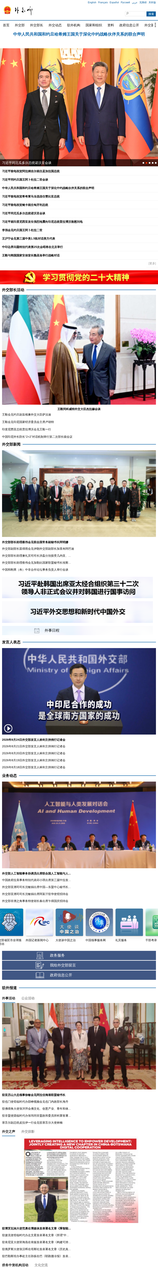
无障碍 (143, 2)
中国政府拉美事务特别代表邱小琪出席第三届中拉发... (36, 880)
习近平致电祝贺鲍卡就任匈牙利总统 (25, 204)
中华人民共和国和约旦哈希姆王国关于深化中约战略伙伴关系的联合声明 (48, 188)
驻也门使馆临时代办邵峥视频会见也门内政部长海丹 (35, 1101)
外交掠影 (28, 1131)
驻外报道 (9, 988)
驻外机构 (73, 25)
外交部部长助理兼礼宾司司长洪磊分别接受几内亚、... (36, 555)
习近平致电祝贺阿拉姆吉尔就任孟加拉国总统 (31, 171)
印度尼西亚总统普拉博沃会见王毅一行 (26, 429)
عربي (134, 2)
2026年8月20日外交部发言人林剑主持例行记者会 (33, 753)
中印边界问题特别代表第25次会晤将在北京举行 (32, 247)
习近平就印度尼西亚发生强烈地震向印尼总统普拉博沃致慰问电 (42, 221)
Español (114, 2)
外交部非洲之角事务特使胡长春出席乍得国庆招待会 (35, 901)
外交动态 (55, 25)
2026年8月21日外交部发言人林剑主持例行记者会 (33, 746)
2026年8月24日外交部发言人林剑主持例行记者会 (33, 739)
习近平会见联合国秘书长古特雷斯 (26, 163)
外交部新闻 (11, 444)
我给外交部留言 (63, 965)
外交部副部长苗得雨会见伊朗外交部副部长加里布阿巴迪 (38, 548)
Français (103, 2)
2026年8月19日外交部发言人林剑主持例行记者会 (33, 760)
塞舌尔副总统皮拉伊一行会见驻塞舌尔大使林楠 (32, 1122)
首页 (6, 25)
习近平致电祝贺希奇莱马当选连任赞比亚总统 (31, 196)
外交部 (20, 25)
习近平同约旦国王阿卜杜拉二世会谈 (79, 35)
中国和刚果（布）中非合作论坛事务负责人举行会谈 (35, 569)
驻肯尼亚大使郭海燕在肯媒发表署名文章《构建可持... (36, 1242)
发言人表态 (11, 642)
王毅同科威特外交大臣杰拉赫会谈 (79, 409)
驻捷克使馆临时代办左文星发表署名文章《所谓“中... (35, 1235)
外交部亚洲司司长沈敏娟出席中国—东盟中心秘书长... (36, 887)
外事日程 (52, 630)
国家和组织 (94, 25)
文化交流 (41, 1265)
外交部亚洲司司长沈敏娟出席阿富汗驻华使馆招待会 (35, 894)
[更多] (152, 263)
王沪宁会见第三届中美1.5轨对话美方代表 (28, 238)
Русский (125, 2)
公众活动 (28, 998)
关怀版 (152, 2)
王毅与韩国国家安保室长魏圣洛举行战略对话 (31, 255)
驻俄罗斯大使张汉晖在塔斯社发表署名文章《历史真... (36, 1249)
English (92, 2)
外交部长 (36, 25)
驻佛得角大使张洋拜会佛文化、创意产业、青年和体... (36, 1108)
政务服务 (57, 955)
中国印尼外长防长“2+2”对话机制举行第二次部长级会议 (37, 436)
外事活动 (8, 998)
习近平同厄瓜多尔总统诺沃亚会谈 (23, 213)
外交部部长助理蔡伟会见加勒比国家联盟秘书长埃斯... (36, 562)
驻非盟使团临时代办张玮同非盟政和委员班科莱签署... (36, 1115)
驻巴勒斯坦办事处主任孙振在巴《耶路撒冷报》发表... (36, 1256)
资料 (110, 25)
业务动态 (9, 776)
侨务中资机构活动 (15, 1265)
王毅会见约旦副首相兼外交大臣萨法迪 (26, 414)
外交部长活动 (13, 290)
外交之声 (8, 1131)
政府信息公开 (129, 25)
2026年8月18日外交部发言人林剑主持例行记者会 (33, 767)
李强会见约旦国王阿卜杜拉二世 (22, 230)
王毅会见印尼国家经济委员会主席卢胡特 (28, 422)
